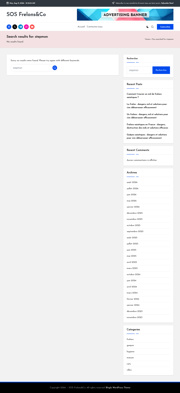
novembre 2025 (134, 219)
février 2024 (133, 299)
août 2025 (132, 238)
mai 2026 (132, 201)
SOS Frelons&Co (26, 14)
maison (130, 358)
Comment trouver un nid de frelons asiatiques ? (144, 96)
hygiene (130, 351)
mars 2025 (132, 268)
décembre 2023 (135, 311)
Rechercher (132, 58)
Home (147, 39)
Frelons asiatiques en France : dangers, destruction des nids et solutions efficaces (147, 126)
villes (129, 370)
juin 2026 (131, 195)
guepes (130, 345)
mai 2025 (131, 256)
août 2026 (132, 182)
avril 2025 (132, 262)
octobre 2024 (133, 274)
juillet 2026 (132, 188)
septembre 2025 (135, 231)
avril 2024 (132, 287)
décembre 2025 (135, 213)
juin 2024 (131, 280)
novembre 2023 (134, 317)
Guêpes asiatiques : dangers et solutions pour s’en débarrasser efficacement (147, 136)
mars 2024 (132, 293)
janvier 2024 (133, 305)
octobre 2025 (133, 225)
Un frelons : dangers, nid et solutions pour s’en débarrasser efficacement (147, 116)
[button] (165, 27)
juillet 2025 (132, 244)
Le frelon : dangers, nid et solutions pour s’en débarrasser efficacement (147, 106)
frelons (130, 339)
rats (129, 364)
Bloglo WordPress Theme (118, 388)
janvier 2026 (133, 207)
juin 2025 (131, 250)
